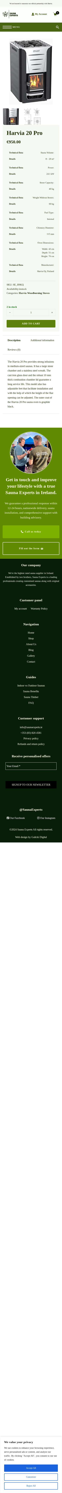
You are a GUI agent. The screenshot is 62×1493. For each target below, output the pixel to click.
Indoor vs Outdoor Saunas (31, 685)
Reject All (31, 1486)
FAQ (31, 702)
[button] (55, 43)
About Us (31, 644)
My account (20, 608)
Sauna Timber (31, 697)
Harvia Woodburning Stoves (34, 293)
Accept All (31, 1468)
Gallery (31, 655)
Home (31, 632)
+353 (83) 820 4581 (31, 732)
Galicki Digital (39, 837)
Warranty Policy (39, 608)
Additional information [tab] (42, 340)
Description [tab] (14, 340)
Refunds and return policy (31, 744)
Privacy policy (31, 738)
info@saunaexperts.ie (31, 727)
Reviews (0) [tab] (14, 349)
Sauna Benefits (31, 691)
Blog (31, 650)
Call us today (33, 531)
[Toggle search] (54, 27)
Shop (31, 638)
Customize (31, 1477)
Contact (31, 661)
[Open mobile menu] (7, 27)
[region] (31, 1465)
